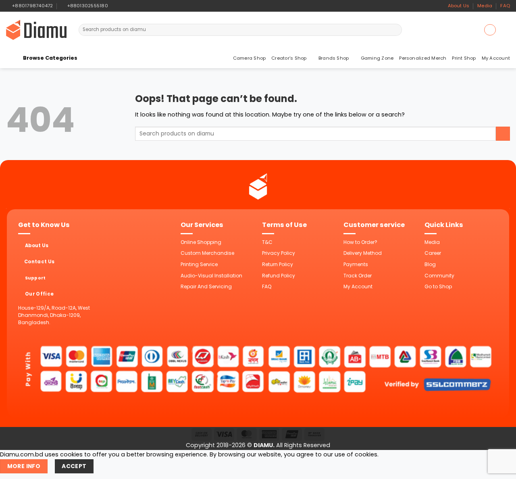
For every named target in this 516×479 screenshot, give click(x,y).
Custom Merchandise (207, 253)
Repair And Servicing (206, 286)
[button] (489, 29)
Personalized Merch (422, 58)
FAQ (505, 5)
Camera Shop (249, 58)
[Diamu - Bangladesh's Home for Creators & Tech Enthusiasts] (36, 30)
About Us (459, 5)
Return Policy (277, 264)
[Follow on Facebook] (115, 5)
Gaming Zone (377, 58)
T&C (267, 242)
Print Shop (464, 58)
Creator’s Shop (288, 58)
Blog (430, 264)
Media (484, 5)
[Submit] (395, 30)
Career (432, 253)
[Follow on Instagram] (122, 5)
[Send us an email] (129, 5)
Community (439, 275)
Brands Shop (333, 58)
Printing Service (199, 264)
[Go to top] (500, 468)
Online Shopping (201, 242)
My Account (496, 58)
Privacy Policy (278, 253)
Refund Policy (278, 275)
